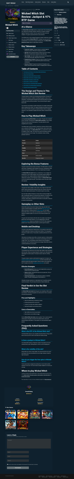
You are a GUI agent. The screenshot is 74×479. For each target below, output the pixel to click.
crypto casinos (40, 375)
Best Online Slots (10, 5)
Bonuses (44, 2)
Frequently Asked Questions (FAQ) (30, 87)
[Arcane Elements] (47, 414)
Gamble (64, 19)
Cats (58, 26)
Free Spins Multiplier (58, 19)
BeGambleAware (48, 379)
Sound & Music (40, 402)
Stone (66, 27)
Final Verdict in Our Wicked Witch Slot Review (32, 85)
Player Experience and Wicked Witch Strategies (32, 83)
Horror (60, 27)
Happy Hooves (40, 210)
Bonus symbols (59, 18)
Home (23, 2)
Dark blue (61, 26)
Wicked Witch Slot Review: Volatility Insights (31, 77)
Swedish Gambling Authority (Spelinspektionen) (31, 259)
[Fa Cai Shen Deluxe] (22, 414)
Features (17, 402)
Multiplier (56, 20)
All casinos (13, 56)
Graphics (17, 398)
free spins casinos (33, 375)
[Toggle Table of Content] (50, 23)
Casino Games (38, 2)
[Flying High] (10, 414)
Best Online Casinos (29, 2)
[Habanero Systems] (7, 28)
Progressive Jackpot (62, 20)
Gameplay (40, 398)
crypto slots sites (46, 375)
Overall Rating (29, 391)
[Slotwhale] (11, 2)
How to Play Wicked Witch (28, 73)
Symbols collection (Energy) (60, 23)
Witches (55, 28)
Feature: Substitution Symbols (59, 19)
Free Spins (65, 19)
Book (55, 26)
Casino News (53, 2)
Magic (63, 27)
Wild (63, 23)
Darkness (65, 26)
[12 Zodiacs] (35, 414)
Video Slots (59, 14)
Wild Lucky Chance (46, 208)
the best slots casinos (26, 376)
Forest (55, 27)
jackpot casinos (27, 375)
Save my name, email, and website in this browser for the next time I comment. (23, 464)
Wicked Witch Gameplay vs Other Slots (30, 79)
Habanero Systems (9, 411)
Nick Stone (38, 9)
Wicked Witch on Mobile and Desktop (30, 81)
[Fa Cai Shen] (22, 424)
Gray (58, 27)
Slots (48, 2)
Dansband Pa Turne (25, 221)
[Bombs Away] (10, 424)
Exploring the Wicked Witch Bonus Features (31, 75)
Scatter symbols (60, 22)
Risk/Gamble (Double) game (59, 21)
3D (54, 18)
